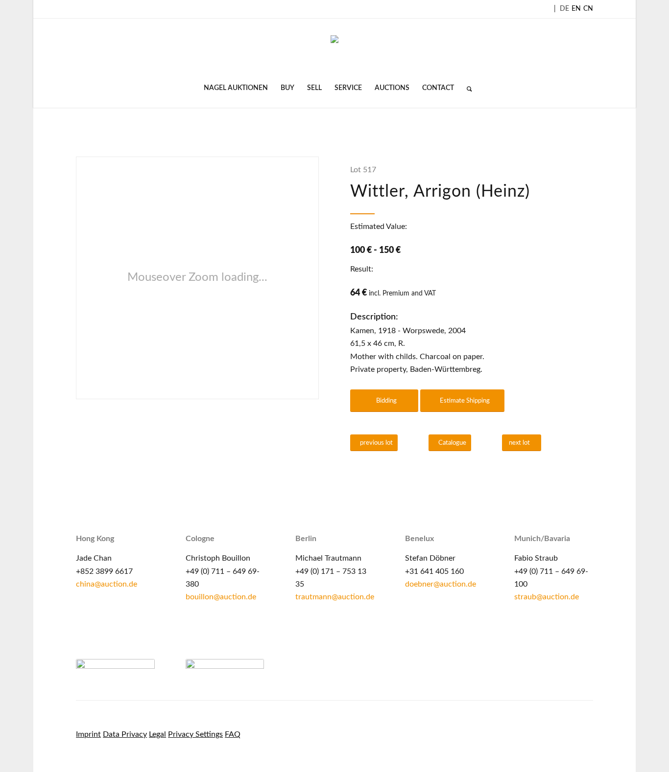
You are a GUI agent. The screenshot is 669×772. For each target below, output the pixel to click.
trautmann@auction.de (334, 597)
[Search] (466, 88)
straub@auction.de (546, 597)
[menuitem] (235, 88)
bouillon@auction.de (221, 597)
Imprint (88, 734)
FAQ (232, 734)
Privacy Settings (195, 734)
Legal (157, 734)
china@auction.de (106, 584)
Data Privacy (125, 734)
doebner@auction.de (440, 584)
